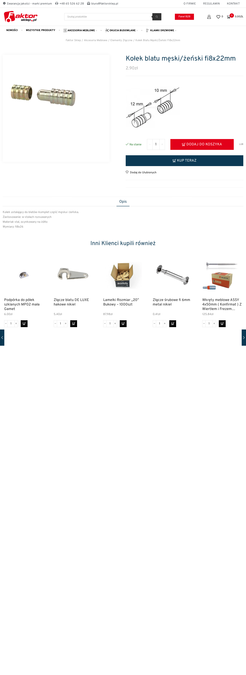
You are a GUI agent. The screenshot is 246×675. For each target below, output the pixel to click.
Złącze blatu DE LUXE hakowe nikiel (71, 302)
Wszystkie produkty (40, 30)
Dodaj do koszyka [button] (37, 279)
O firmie (190, 4)
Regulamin (211, 4)
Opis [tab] (123, 201)
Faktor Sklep (73, 40)
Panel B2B (184, 16)
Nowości (12, 30)
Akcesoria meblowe (81, 30)
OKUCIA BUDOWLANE (122, 30)
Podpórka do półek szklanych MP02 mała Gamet (22, 304)
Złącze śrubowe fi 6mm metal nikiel (171, 302)
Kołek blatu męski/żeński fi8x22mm (157, 40)
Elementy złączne (121, 40)
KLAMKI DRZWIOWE (161, 30)
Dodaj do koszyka (204, 144)
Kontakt (233, 4)
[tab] (123, 202)
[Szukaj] (156, 16)
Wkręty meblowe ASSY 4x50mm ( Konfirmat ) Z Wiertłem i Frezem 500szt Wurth (222, 304)
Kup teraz (186, 160)
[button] (24, 323)
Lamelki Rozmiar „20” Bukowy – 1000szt (121, 302)
